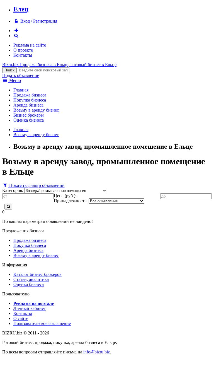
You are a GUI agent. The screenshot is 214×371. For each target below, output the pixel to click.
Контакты (22, 55)
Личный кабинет (29, 308)
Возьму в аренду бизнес (36, 110)
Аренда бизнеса (28, 105)
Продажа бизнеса (29, 95)
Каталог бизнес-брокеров (37, 274)
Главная (20, 90)
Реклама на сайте (29, 45)
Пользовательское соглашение (42, 323)
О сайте (20, 318)
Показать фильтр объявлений (36, 185)
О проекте (23, 50)
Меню (14, 80)
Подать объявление (20, 75)
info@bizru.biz (96, 352)
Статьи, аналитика (31, 279)
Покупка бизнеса (29, 100)
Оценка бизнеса (28, 120)
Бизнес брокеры (28, 115)
